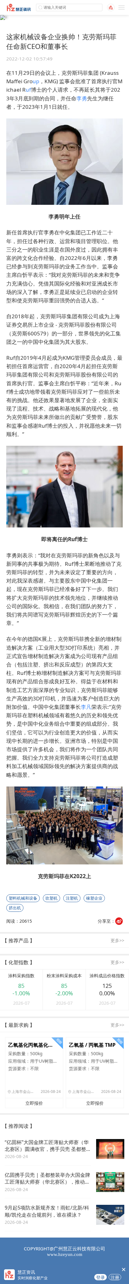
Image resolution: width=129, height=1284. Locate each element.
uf (28, 89)
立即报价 (34, 1103)
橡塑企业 (94, 898)
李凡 (86, 706)
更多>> (117, 940)
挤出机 (15, 908)
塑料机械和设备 (23, 898)
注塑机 (72, 898)
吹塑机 (51, 898)
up (36, 81)
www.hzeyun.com (64, 1254)
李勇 (81, 98)
